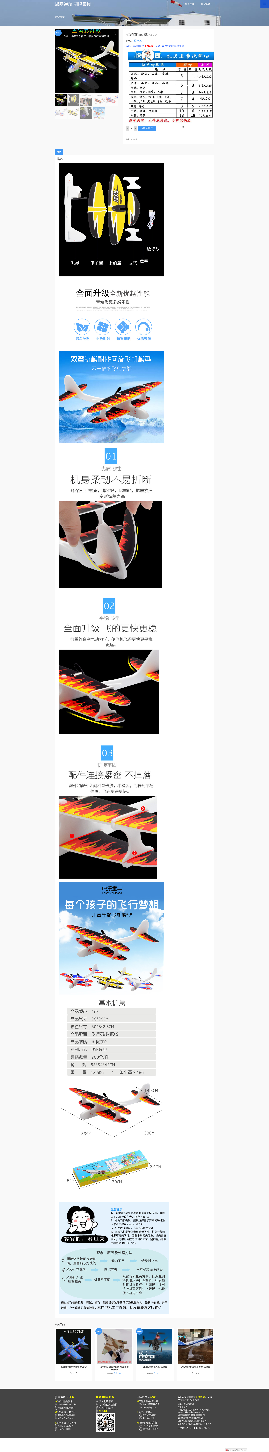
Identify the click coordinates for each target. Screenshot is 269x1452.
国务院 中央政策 (149, 1415)
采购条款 (148, 46)
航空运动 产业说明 (150, 1429)
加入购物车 (147, 128)
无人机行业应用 (64, 1429)
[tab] (59, 152)
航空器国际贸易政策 (150, 1404)
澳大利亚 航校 (106, 1401)
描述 (59, 152)
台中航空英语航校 (108, 1404)
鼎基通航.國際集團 (73, 4)
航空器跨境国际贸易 (66, 1408)
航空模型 (134, 139)
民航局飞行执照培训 (66, 1415)
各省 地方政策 (148, 1418)
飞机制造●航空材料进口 (67, 1404)
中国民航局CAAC (149, 1407)
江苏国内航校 (106, 1408)
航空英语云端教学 (65, 1426)
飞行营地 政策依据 (150, 1426)
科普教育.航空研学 (65, 1418)
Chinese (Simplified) (236, 1450)
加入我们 (103, 1411)
